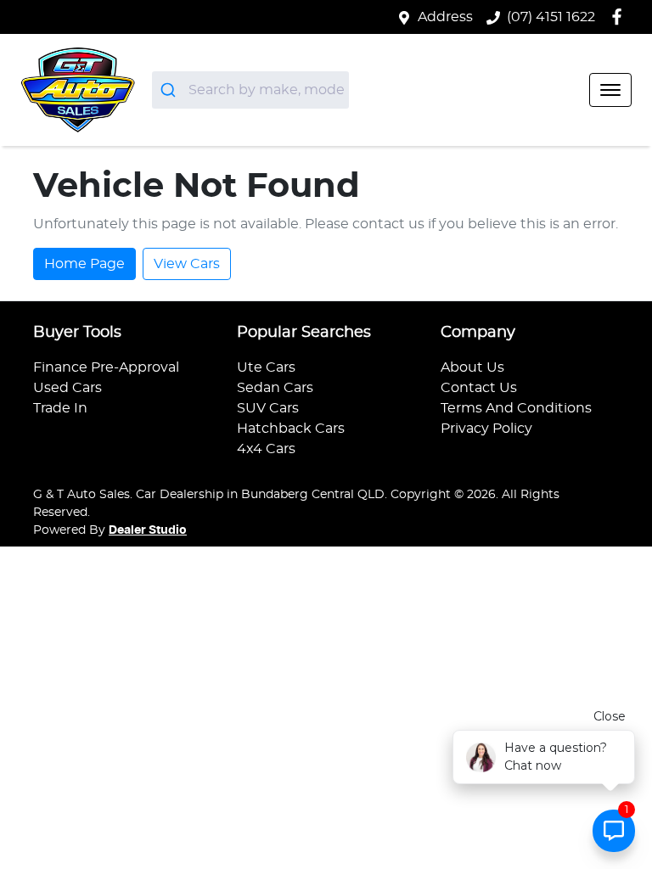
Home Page (84, 264)
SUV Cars (268, 408)
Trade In (60, 408)
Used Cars (67, 388)
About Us (472, 367)
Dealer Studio (148, 530)
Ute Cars (266, 367)
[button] (610, 90)
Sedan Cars (275, 388)
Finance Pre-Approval (106, 367)
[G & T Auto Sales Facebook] (620, 16)
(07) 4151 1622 (551, 17)
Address (445, 17)
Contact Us (479, 388)
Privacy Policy (486, 428)
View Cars (187, 264)
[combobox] (250, 90)
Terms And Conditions (516, 408)
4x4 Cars (266, 449)
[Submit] (170, 90)
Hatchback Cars (291, 428)
